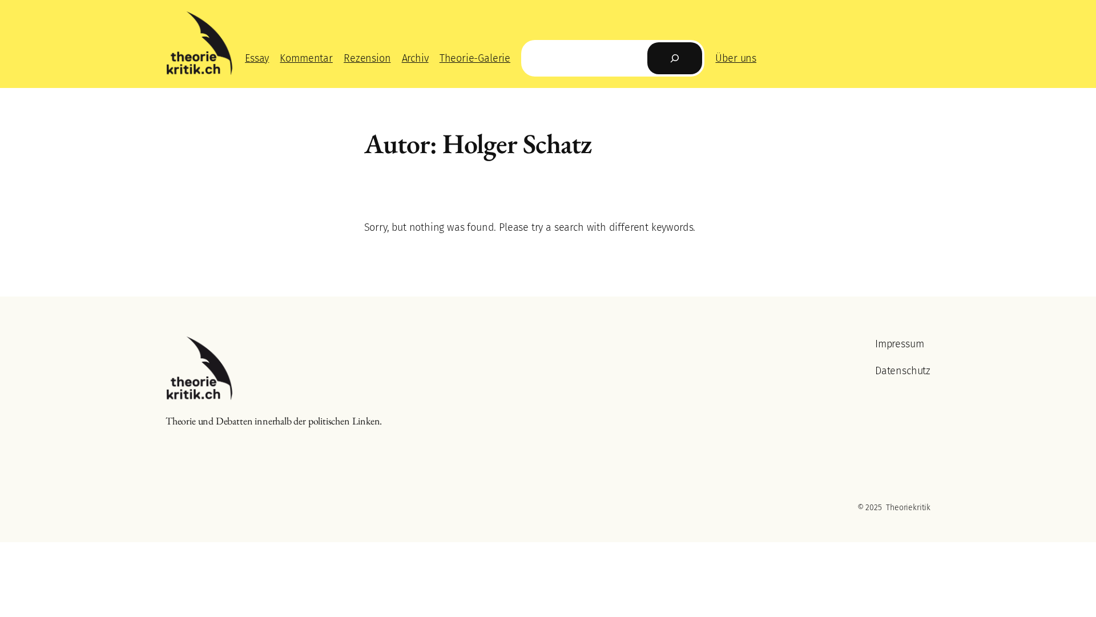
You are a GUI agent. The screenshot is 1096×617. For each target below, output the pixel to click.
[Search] (674, 58)
